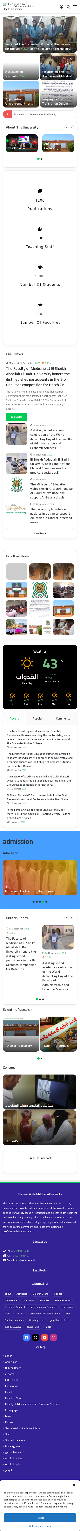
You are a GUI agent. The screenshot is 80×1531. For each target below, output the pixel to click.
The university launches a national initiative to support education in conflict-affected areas (51, 515)
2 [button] (41, 159)
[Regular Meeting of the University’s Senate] (58, 94)
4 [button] (43, 902)
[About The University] (58, 143)
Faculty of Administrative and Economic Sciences (31, 1307)
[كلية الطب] (39, 1127)
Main (7, 1313)
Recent (14, 718)
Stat (68, 1313)
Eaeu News (29, 1300)
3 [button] (40, 902)
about (8, 1293)
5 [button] (46, 902)
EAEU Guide (11, 1300)
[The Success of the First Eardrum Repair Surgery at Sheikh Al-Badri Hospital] (58, 66)
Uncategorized (36, 1320)
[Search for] (68, 8)
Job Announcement (17, 76)
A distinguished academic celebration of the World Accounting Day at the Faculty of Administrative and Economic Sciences (35, 48)
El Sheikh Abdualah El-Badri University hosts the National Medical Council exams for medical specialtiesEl (50, 465)
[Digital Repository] (21, 1034)
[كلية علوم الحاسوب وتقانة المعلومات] (39, 1092)
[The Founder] (22, 143)
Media (12, 363)
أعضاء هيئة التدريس (59, 1320)
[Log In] (61, 8)
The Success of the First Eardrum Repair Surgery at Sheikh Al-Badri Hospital (57, 78)
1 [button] (38, 159)
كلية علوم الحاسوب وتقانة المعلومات (29, 1105)
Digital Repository (19, 1045)
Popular (37, 718)
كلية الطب (11, 1141)
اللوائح (48, 1327)
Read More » (16, 416)
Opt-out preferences (40, 1526)
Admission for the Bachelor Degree (29, 891)
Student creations (14, 1320)
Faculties (44, 1300)
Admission (22, 1293)
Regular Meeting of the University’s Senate (58, 101)
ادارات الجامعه (33, 1327)
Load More (40, 533)
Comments (63, 718)
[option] (40, 62)
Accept (40, 1518)
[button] (74, 1485)
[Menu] (75, 8)
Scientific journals (56, 1045)
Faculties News (62, 1300)
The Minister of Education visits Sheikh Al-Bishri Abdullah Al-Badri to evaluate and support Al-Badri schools (52, 490)
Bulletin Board (40, 1293)
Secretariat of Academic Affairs (44, 1313)
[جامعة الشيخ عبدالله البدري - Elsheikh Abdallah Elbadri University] (18, 6)
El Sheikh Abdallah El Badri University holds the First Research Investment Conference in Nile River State (37, 797)
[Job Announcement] (21, 66)
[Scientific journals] (58, 1034)
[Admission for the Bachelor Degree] (40, 877)
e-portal (57, 1293)
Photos (19, 1313)
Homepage (67, 1307)
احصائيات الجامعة (13, 1327)
